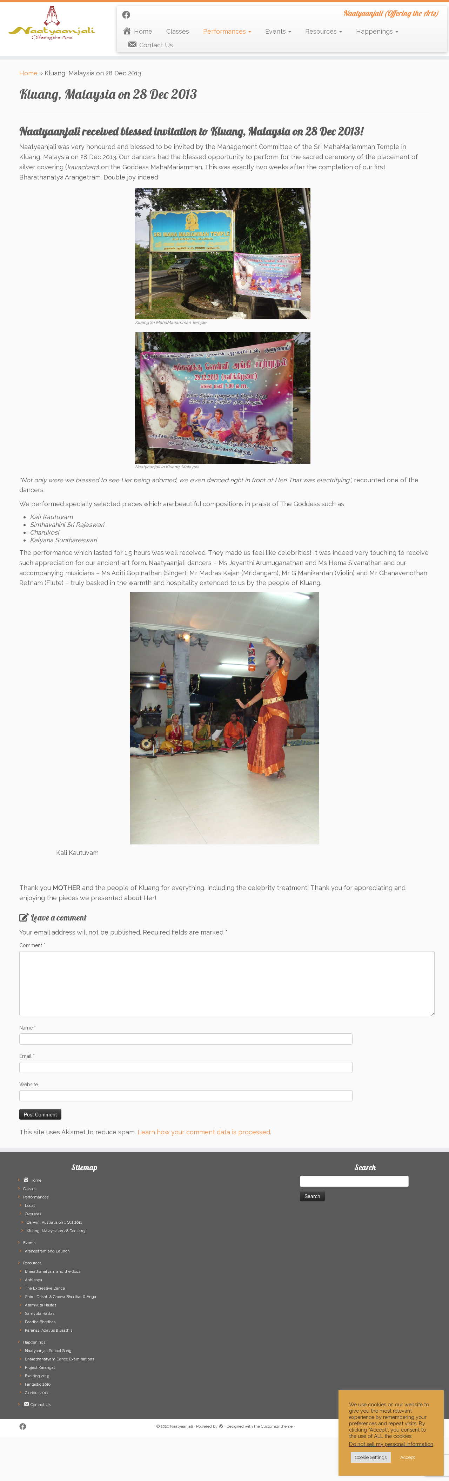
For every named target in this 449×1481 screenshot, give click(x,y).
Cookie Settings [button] (371, 1457)
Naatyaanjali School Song (48, 1350)
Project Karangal (40, 1367)
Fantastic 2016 (38, 1384)
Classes (177, 31)
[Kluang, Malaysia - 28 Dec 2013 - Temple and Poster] (222, 253)
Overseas (33, 1214)
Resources (322, 31)
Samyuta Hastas (39, 1313)
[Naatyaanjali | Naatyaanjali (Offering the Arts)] (51, 22)
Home (28, 73)
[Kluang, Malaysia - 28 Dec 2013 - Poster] (222, 397)
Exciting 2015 (37, 1376)
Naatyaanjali (181, 1426)
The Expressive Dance (45, 1288)
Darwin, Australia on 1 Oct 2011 (54, 1222)
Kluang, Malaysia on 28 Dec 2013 (56, 1231)
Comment (32, 945)
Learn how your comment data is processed (204, 1132)
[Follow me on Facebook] (128, 15)
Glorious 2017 (36, 1393)
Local (30, 1205)
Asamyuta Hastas (40, 1305)
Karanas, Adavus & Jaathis (48, 1330)
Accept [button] (407, 1457)
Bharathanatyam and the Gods (52, 1271)
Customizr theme (277, 1426)
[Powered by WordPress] (221, 1425)
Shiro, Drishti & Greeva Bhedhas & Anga (60, 1297)
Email (27, 1056)
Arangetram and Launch (47, 1251)
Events (276, 31)
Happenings (375, 31)
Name (27, 1028)
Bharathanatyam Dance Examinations (59, 1359)
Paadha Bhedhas (40, 1322)
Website (28, 1084)
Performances (225, 31)
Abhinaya (33, 1280)
